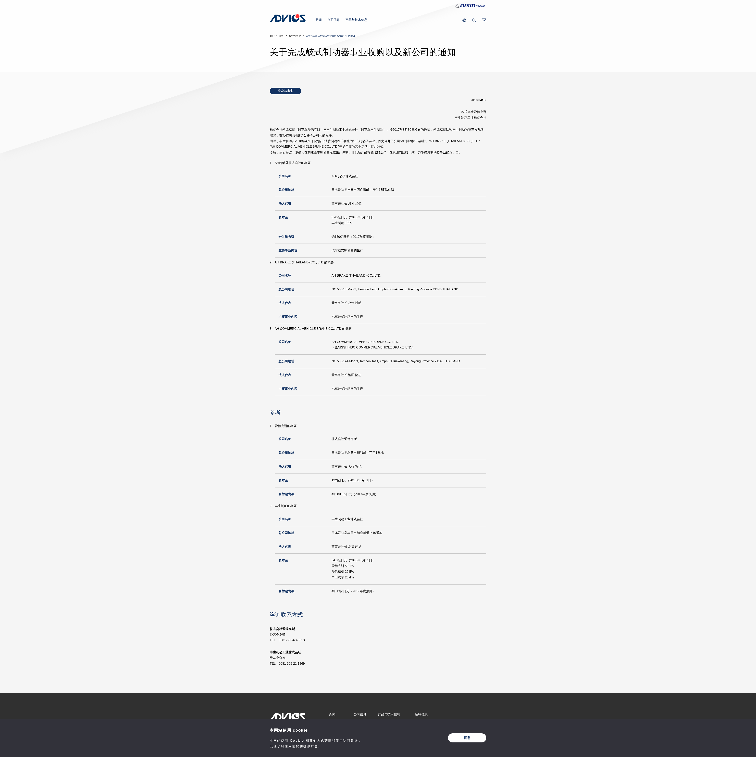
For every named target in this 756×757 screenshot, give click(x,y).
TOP (272, 35)
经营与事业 (295, 35)
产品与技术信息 (356, 19)
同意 (467, 737)
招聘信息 (421, 714)
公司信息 (333, 19)
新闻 (318, 19)
